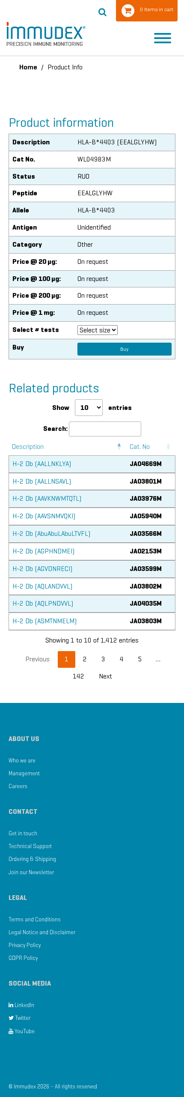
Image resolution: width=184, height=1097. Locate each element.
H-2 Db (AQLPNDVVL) (42, 603)
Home (28, 67)
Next (105, 676)
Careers (18, 786)
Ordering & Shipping (32, 859)
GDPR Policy (23, 958)
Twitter (22, 1018)
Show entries (92, 408)
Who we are (22, 760)
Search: (55, 428)
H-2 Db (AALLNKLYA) (41, 464)
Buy (124, 349)
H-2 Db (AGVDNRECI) (42, 569)
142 (78, 676)
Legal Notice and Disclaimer (42, 932)
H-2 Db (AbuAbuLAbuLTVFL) (51, 533)
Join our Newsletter (31, 872)
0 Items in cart (156, 9)
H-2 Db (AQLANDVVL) (42, 586)
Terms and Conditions (35, 919)
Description (28, 446)
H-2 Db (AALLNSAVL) (41, 481)
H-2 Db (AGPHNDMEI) (43, 551)
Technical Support (30, 846)
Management (24, 773)
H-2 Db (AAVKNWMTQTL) (46, 498)
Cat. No (140, 446)
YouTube (24, 1031)
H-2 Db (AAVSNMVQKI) (43, 516)
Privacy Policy (25, 945)
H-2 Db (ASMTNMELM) (44, 621)
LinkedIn (23, 1005)
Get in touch (23, 833)
